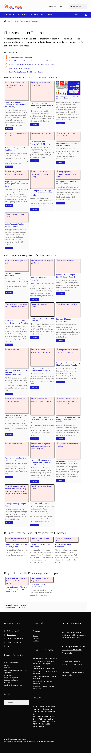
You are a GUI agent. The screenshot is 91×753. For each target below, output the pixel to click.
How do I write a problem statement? (40, 545)
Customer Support (13, 631)
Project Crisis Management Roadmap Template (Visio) (66, 462)
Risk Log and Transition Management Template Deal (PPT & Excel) (31, 64)
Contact (49, 14)
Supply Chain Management (13, 685)
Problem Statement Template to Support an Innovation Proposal (68, 419)
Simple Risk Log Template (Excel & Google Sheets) (26, 72)
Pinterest (36, 638)
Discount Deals (22, 14)
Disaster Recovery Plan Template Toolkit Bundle (40, 143)
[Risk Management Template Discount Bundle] (68, 88)
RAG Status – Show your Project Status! (39, 585)
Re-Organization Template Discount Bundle (66, 182)
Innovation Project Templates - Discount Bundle (68, 144)
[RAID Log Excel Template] (42, 492)
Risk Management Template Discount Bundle (67, 97)
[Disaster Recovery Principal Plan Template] (17, 449)
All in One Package (37, 14)
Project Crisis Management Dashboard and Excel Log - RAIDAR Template (40, 462)
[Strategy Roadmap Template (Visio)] (17, 493)
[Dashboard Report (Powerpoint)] (68, 309)
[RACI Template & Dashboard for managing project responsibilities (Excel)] (17, 358)
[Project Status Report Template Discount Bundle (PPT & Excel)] (17, 90)
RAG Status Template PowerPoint (20, 57)
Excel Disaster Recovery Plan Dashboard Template (16, 416)
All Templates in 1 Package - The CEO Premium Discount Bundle (41, 192)
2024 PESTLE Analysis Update (43, 719)
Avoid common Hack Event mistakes (45, 659)
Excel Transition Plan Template (19, 68)
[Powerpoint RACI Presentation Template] (42, 309)
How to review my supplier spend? (44, 661)
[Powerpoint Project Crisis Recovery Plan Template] (42, 357)
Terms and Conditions (14, 642)
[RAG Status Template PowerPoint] (17, 265)
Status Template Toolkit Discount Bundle (14, 225)
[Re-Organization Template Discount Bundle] (68, 175)
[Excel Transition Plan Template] (42, 267)
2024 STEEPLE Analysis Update (43, 716)
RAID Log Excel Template (40, 503)
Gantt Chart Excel (39, 726)
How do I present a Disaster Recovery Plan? (16, 545)
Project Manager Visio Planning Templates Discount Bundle (16, 183)
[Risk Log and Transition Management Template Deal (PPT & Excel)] (42, 91)
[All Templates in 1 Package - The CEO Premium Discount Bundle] (42, 179)
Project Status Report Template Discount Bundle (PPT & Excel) (30, 61)
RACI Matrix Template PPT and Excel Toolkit (16, 149)
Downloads (15, 21)
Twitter (35, 636)
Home (8, 21)
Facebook (36, 641)
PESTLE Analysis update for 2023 (44, 722)
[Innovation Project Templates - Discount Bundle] (68, 136)
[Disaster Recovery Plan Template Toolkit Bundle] (42, 136)
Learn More (9, 128)
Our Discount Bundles (72, 623)
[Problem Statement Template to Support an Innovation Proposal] (68, 406)
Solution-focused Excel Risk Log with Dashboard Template (16, 322)
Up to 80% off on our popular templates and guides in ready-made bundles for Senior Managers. (74, 634)
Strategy (7, 683)
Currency (61, 6)
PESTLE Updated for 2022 (41, 724)
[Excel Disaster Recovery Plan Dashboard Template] (17, 405)
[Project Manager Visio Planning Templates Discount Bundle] (17, 175)
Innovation (7, 668)
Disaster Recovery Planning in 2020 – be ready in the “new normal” (16, 589)
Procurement (8, 675)
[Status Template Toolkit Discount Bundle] (17, 217)
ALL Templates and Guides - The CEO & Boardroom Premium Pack (74, 649)
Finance (6, 665)
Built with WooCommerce (45, 742)
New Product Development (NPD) (15, 670)
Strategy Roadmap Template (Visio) (16, 505)
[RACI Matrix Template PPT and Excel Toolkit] (17, 139)
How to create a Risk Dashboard (63, 545)
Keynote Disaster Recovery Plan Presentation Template (41, 418)
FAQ (8, 646)
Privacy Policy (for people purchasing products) (19, 742)
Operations (8, 673)
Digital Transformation (11, 663)
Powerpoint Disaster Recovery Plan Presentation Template (68, 364)
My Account (52, 6)
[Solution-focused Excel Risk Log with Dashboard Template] (17, 310)
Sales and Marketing (11, 680)
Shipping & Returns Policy (15, 639)
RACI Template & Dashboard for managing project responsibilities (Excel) (16, 372)
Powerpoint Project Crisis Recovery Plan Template (40, 369)
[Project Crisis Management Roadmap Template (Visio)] (68, 450)
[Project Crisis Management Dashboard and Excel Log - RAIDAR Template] (42, 450)
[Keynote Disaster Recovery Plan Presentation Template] (42, 406)
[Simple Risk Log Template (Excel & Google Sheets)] (68, 266)
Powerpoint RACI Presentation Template (42, 319)
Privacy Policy (11, 635)
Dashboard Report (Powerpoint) (63, 320)
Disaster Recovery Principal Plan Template (15, 459)
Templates (7, 14)
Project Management (11, 678)
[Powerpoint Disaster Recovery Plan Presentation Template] (68, 354)
